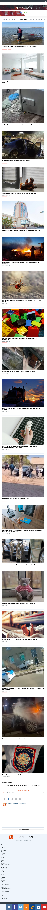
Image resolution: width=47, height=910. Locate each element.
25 (16, 785)
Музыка (2, 860)
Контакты (15, 1)
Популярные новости (23, 790)
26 (18, 785)
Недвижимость (4, 868)
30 (26, 785)
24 (14, 785)
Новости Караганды (5, 848)
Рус (45, 5)
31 (28, 785)
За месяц (9, 792)
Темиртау (3, 880)
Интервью (3, 853)
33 (32, 785)
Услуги (2, 873)
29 (24, 785)
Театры (2, 861)
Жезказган (3, 883)
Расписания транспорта (6, 888)
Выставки (3, 863)
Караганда (3, 878)
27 (20, 785)
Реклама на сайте (27, 840)
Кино (2, 858)
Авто (2, 870)
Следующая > (37, 785)
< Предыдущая (9, 785)
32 (30, 785)
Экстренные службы (5, 891)
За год (13, 792)
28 (22, 785)
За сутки (4, 792)
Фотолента (3, 850)
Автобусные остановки (6, 890)
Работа (2, 871)
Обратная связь (19, 840)
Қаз (43, 5)
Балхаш (2, 881)
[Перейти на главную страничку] (23, 7)
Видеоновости (4, 851)
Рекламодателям (22, 1)
